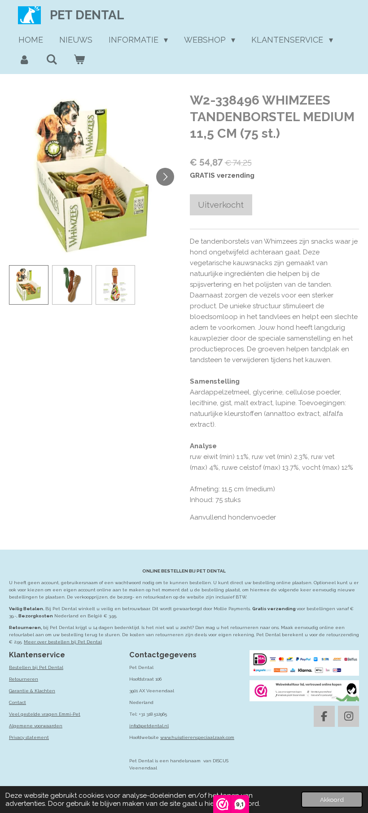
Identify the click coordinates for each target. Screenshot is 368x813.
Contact (17, 702)
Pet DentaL (87, 15)
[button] (28, 285)
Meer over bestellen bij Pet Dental (63, 641)
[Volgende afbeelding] (165, 177)
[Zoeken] (51, 60)
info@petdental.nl (149, 725)
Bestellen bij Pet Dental (36, 667)
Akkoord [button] (332, 799)
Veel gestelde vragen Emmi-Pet (44, 714)
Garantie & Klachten (32, 690)
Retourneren (23, 679)
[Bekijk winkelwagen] (78, 60)
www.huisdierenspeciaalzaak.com (197, 737)
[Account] (24, 60)
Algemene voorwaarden (35, 725)
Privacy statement (29, 737)
